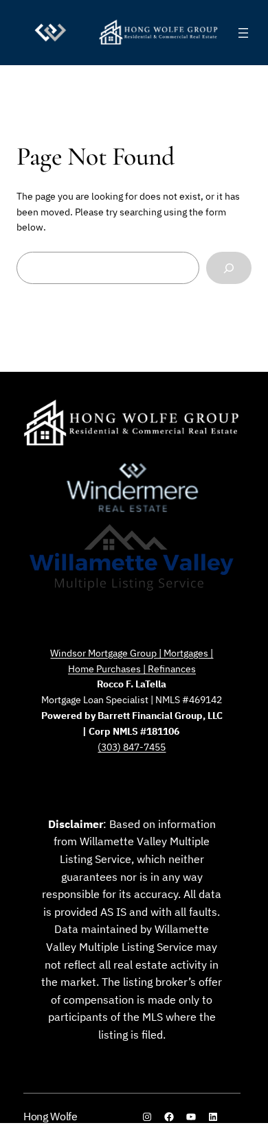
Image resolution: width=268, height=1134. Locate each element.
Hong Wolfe (50, 1116)
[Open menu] (243, 33)
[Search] (229, 268)
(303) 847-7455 (132, 746)
